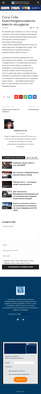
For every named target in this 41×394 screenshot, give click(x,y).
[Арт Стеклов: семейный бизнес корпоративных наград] (7, 174)
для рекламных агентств (17, 371)
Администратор (20, 130)
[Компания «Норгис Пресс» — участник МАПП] (7, 165)
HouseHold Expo (33, 109)
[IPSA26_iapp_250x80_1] (5, 8)
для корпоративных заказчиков (19, 374)
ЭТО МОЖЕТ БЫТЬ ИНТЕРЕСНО (13, 158)
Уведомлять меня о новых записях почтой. (17, 263)
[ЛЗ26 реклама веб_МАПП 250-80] (36, 8)
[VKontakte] (23, 320)
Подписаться (20, 379)
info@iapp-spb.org (27, 314)
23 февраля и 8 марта (7, 167)
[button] (38, 2)
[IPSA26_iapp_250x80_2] (15, 8)
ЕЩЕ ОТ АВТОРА (31, 158)
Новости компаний (16, 13)
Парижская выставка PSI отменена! (10, 111)
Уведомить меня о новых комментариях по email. (19, 261)
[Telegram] (18, 320)
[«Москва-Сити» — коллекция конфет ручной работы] (7, 184)
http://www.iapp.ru (20, 133)
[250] (25, 8)
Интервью (5, 177)
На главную (5, 13)
